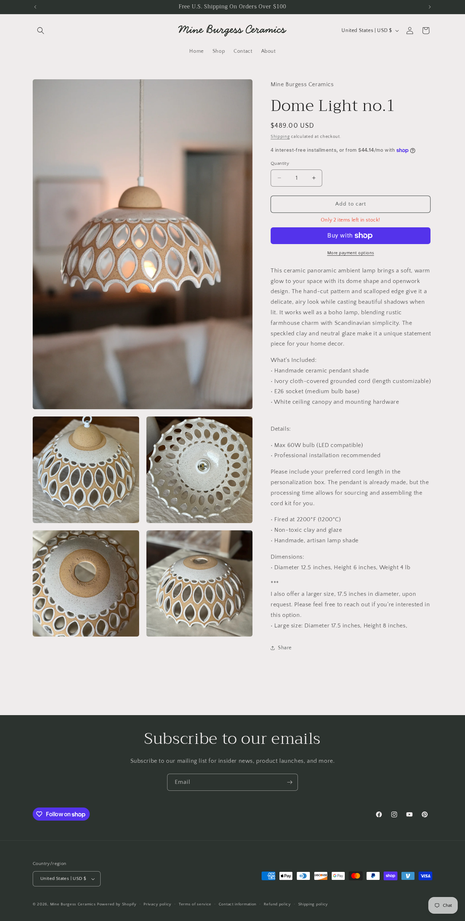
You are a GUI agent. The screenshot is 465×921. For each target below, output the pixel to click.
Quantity (280, 163)
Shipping (280, 136)
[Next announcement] (430, 7)
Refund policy (277, 904)
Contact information (237, 904)
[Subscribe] (290, 782)
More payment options (350, 253)
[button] (41, 31)
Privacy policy (157, 904)
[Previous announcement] (35, 7)
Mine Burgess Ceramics (73, 904)
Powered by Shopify (117, 904)
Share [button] (285, 648)
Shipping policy (313, 904)
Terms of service (195, 904)
